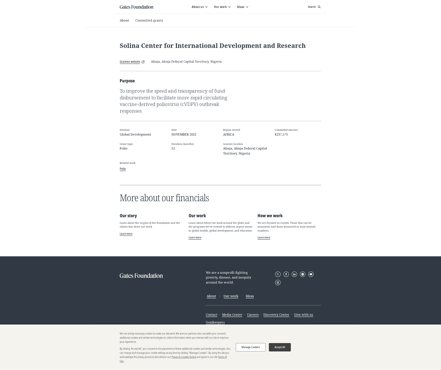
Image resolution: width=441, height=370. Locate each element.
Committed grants (149, 20)
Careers (253, 314)
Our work (231, 296)
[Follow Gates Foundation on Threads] (278, 282)
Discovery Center (276, 314)
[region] (220, 347)
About (124, 20)
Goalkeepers (215, 322)
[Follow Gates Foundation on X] (278, 274)
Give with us (303, 314)
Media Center (232, 314)
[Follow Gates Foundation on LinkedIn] (294, 274)
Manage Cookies (251, 347)
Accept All (280, 347)
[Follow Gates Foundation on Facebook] (286, 274)
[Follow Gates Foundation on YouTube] (311, 274)
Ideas (250, 296)
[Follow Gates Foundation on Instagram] (303, 274)
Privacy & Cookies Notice (184, 357)
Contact (211, 314)
